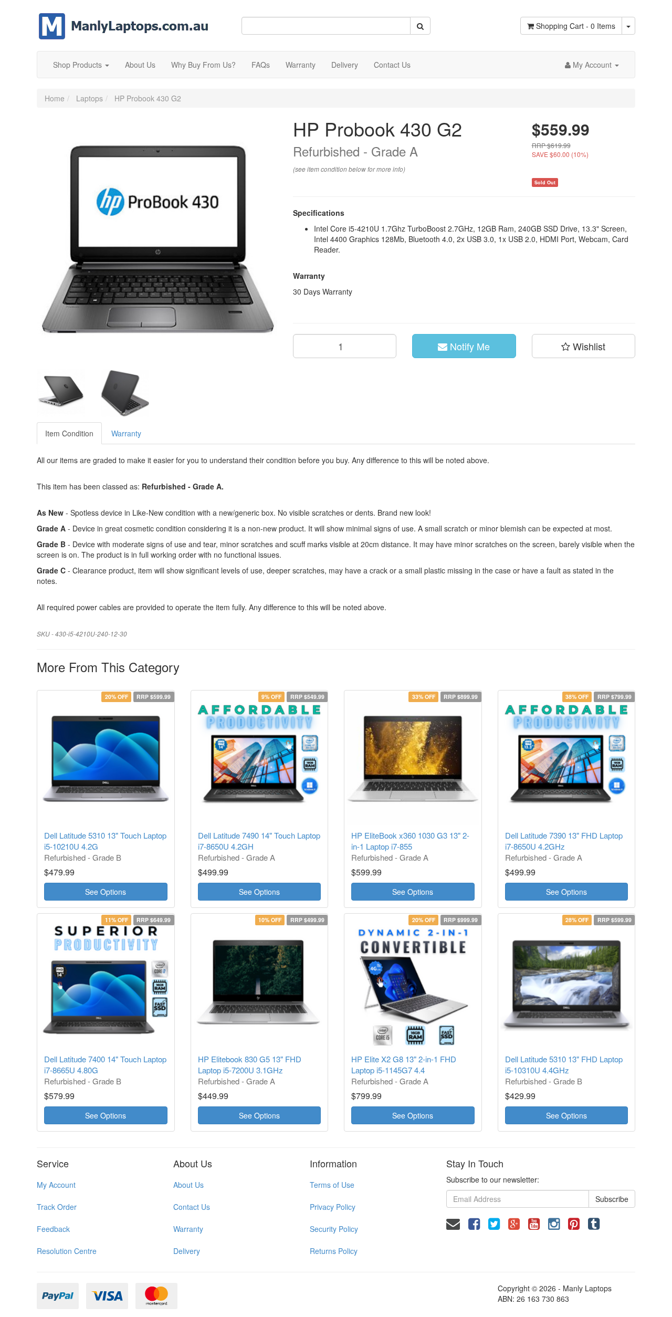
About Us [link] (188, 1184)
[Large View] (61, 393)
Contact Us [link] (191, 1206)
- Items (575, 25)
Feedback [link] (53, 1229)
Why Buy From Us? (203, 64)
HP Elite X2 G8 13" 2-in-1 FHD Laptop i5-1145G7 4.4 (403, 1064)
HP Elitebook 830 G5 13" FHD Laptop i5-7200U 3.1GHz (249, 1064)
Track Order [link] (57, 1206)
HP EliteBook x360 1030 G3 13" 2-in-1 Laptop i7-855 (410, 841)
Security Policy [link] (334, 1229)
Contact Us (392, 64)
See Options (105, 891)
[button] (584, 346)
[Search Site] (420, 26)
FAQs (260, 64)
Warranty (301, 64)
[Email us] (453, 1222)
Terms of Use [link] (332, 1184)
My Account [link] (56, 1184)
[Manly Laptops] (124, 19)
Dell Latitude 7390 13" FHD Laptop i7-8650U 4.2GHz (564, 841)
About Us (140, 64)
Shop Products (78, 64)
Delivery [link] (186, 1251)
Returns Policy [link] (334, 1251)
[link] (474, 1222)
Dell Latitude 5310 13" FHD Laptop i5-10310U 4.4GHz (564, 1064)
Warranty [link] (188, 1229)
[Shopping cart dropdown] (628, 26)
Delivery (344, 64)
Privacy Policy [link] (332, 1206)
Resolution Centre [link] (67, 1251)
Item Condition (69, 433)
